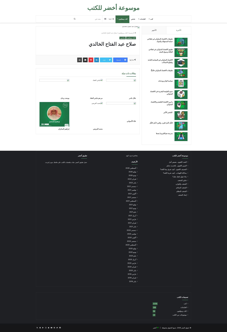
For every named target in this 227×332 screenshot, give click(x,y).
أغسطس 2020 (131, 245)
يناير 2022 (132, 183)
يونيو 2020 (132, 252)
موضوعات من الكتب (179, 315)
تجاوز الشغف (182, 180)
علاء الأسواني (131, 121)
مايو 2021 (132, 212)
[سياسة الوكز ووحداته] (181, 84)
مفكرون (122, 38)
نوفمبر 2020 (131, 234)
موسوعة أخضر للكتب (180, 156)
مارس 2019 (132, 274)
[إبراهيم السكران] (54, 114)
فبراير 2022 (132, 179)
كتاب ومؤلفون (123, 19)
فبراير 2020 (132, 267)
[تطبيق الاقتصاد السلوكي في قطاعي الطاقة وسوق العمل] (181, 52)
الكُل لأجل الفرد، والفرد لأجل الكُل (161, 123)
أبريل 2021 (132, 216)
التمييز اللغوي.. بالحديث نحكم (177, 166)
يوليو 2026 (132, 172)
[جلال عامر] (121, 87)
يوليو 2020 (132, 248)
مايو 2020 (132, 256)
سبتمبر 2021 (131, 197)
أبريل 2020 (132, 259)
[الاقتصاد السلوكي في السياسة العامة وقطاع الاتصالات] (181, 63)
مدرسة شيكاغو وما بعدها (164, 133)
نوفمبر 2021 (132, 190)
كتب (151, 19)
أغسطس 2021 (131, 201)
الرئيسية (132, 33)
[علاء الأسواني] (121, 110)
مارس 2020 (131, 263)
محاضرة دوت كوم (132, 156)
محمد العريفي (98, 129)
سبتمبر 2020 (131, 241)
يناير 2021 (132, 227)
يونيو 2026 (132, 175)
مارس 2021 (132, 219)
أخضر (155, 328)
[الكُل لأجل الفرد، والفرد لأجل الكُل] (181, 126)
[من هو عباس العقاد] (88, 87)
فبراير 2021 (132, 223)
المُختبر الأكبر (168, 112)
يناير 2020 (132, 270)
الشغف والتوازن (181, 184)
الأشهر (154, 30)
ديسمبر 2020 (131, 230)
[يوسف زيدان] (54, 87)
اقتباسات (143, 19)
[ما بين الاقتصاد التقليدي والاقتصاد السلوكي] (181, 105)
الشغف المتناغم (181, 188)
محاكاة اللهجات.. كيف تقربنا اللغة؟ (175, 173)
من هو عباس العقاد (96, 98)
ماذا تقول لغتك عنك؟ (179, 177)
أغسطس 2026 (131, 168)
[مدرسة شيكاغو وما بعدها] (181, 136)
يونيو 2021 (132, 208)
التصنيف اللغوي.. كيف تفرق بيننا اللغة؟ (173, 169)
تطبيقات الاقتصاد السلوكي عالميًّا (162, 70)
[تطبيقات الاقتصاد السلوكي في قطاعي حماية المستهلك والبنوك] (181, 42)
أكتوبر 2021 (132, 194)
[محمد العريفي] (88, 114)
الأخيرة (178, 30)
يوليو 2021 (132, 205)
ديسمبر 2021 (131, 186)
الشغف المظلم (181, 191)
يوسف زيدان (65, 98)
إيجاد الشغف (182, 195)
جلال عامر (132, 98)
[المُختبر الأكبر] (181, 115)
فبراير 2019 (132, 278)
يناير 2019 (132, 281)
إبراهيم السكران (63, 129)
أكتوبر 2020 (132, 237)
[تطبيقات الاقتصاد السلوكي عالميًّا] (181, 73)
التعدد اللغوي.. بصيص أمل (178, 162)
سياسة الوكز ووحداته (165, 81)
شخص (133, 19)
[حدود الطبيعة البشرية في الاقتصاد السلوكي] (181, 94)
